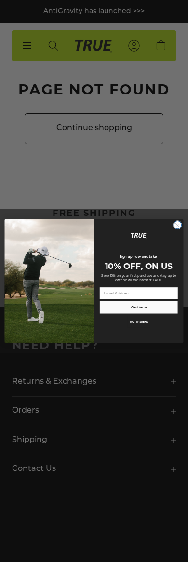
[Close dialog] (178, 225)
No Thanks (139, 322)
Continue (139, 307)
